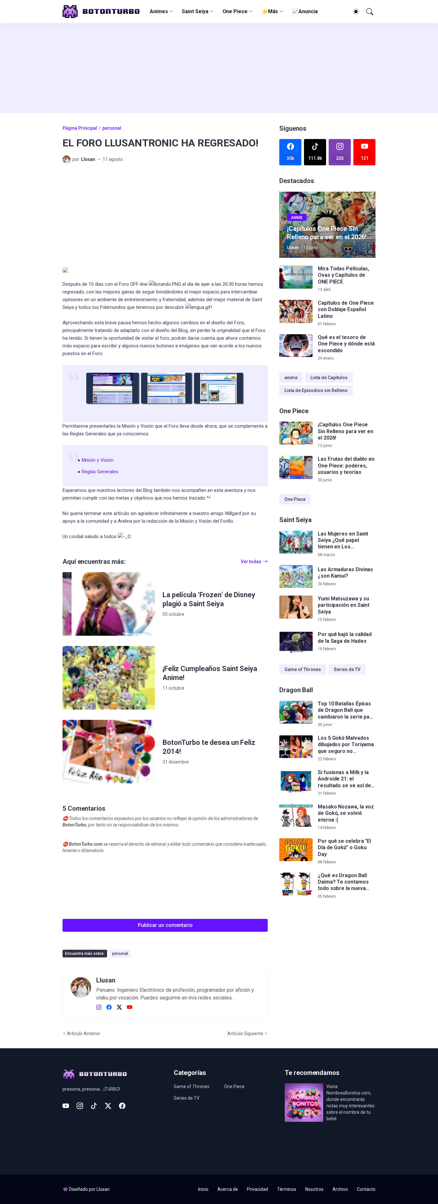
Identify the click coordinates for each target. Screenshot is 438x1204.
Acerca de (227, 1189)
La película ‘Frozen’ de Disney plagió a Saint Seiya (209, 599)
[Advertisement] (219, 68)
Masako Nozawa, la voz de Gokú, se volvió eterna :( (346, 813)
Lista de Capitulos (329, 377)
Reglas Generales (100, 472)
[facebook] (109, 1007)
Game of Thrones (302, 669)
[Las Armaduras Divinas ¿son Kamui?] (296, 576)
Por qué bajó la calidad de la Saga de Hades (345, 637)
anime (291, 377)
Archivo (340, 1189)
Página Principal (80, 128)
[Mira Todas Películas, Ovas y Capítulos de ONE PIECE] (296, 277)
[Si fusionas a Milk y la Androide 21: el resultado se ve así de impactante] (296, 781)
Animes (159, 11)
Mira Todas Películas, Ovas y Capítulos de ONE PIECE (343, 275)
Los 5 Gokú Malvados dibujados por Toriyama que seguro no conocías (346, 745)
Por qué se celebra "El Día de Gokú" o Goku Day (344, 848)
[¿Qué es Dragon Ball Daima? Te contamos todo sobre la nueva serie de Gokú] (296, 884)
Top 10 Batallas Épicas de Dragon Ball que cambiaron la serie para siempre (346, 710)
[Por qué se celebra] (296, 849)
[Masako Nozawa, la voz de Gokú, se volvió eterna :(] (296, 815)
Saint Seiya (195, 11)
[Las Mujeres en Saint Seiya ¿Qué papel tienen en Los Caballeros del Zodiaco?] (296, 542)
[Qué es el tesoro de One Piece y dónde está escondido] (296, 345)
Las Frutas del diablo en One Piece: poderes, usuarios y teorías (346, 465)
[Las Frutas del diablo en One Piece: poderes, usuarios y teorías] (296, 467)
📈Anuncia (304, 11)
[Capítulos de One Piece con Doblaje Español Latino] (296, 311)
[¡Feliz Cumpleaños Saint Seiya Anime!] (109, 678)
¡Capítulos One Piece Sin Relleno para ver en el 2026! (345, 431)
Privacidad (257, 1189)
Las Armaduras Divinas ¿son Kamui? (345, 572)
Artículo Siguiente (245, 1033)
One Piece (235, 11)
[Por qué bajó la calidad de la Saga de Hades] (296, 641)
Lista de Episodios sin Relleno (316, 390)
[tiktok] (94, 1106)
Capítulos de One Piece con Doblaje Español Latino (346, 309)
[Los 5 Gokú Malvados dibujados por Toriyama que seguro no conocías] (296, 746)
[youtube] (129, 1007)
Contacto (366, 1189)
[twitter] (119, 1007)
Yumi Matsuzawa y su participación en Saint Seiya (343, 605)
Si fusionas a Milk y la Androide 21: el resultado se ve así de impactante (344, 779)
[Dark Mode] (355, 11)
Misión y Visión (98, 460)
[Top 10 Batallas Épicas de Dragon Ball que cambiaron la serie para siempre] (296, 712)
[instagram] (98, 1007)
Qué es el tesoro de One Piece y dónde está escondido (346, 343)
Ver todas (251, 561)
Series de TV (347, 669)
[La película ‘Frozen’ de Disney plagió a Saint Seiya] (109, 604)
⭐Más (270, 11)
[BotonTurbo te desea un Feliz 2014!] (109, 751)
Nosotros (314, 1189)
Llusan (103, 1189)
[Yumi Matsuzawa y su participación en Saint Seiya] (296, 607)
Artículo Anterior (83, 1033)
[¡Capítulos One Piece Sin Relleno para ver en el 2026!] (296, 433)
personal (111, 128)
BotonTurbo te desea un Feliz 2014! (209, 746)
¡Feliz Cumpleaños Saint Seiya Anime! (210, 673)
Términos (286, 1189)
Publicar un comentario (165, 925)
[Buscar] (369, 11)
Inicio (203, 1189)
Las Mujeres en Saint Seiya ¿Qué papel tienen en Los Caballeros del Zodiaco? (343, 540)
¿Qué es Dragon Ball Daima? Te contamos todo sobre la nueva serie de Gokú (343, 882)
